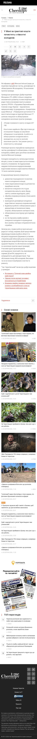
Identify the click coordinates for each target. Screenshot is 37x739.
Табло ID (18, 700)
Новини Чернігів (18, 688)
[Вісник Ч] (18, 696)
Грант (4, 26)
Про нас (18, 708)
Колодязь (10, 26)
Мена (18, 26)
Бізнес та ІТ (18, 692)
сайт (12, 83)
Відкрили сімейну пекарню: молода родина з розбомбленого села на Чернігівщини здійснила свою (18, 285)
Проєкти (18, 704)
